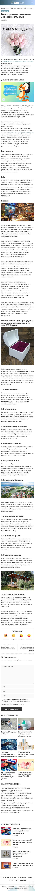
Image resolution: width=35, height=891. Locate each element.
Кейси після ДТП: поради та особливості (15, 808)
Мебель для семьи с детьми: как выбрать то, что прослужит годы (23, 864)
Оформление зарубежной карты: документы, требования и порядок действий (8, 776)
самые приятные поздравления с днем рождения (17, 61)
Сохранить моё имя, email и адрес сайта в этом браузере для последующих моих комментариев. (16, 700)
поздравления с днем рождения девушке (20, 133)
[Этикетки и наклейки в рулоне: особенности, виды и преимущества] (26, 744)
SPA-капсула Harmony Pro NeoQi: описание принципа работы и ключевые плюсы (25, 734)
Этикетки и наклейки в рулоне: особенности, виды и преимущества (26, 754)
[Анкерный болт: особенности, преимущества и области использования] (6, 854)
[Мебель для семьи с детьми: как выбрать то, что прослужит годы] (6, 865)
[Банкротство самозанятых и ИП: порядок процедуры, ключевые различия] (26, 765)
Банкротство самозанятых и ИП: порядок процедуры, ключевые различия (25, 775)
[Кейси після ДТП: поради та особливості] (9, 724)
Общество (5, 11)
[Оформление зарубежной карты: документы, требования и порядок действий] (9, 765)
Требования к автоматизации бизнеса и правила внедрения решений (9, 754)
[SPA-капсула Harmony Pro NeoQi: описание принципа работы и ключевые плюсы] (26, 724)
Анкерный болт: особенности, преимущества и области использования (22, 853)
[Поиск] (32, 2)
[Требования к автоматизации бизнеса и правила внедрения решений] (9, 744)
